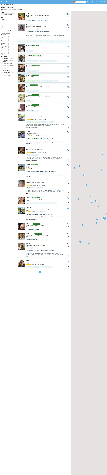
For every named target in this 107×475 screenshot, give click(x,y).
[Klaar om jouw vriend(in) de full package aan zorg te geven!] (43, 107)
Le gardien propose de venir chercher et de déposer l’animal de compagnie (7, 74)
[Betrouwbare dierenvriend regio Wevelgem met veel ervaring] (43, 97)
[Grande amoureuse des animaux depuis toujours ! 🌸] (43, 48)
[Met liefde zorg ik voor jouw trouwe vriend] (43, 58)
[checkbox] (1, 58)
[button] (106, 218)
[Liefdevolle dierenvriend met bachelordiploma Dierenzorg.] (43, 213)
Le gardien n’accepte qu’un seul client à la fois (7, 70)
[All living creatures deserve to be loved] (43, 121)
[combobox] (8, 15)
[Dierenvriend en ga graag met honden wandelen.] (43, 68)
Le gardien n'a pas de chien (7, 58)
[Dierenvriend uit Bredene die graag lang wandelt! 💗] (43, 200)
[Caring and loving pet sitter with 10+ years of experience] (43, 236)
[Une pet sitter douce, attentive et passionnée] (43, 226)
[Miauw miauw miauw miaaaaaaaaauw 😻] (43, 154)
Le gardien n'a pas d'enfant (7, 63)
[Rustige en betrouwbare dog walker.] (43, 170)
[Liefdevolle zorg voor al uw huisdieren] (43, 264)
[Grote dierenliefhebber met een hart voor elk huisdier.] (43, 78)
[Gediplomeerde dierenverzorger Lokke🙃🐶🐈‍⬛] (43, 250)
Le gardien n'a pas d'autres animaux (7, 61)
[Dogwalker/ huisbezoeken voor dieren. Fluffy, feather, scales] (43, 17)
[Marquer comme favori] (68, 20)
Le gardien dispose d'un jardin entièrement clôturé (8, 66)
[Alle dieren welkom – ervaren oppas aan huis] (43, 187)
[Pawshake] (4, 2)
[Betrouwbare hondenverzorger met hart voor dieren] (43, 31)
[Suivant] (50, 272)
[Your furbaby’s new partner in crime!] (43, 137)
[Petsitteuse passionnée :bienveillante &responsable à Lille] (43, 87)
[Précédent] (37, 272)
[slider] (1, 28)
